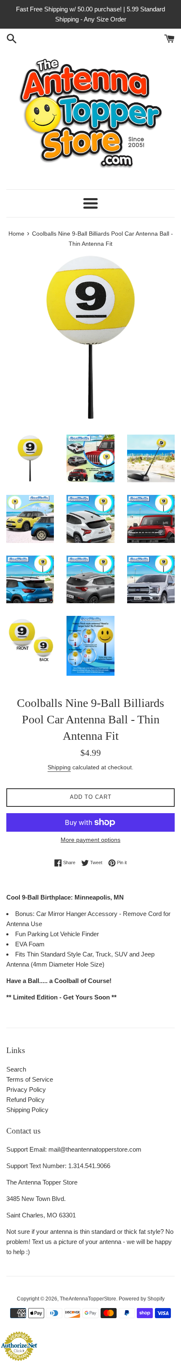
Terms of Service (29, 1079)
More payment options (90, 839)
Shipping (59, 767)
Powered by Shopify (142, 1299)
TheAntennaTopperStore (88, 1299)
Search (16, 1069)
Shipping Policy (27, 1109)
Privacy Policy (26, 1089)
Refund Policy (25, 1099)
